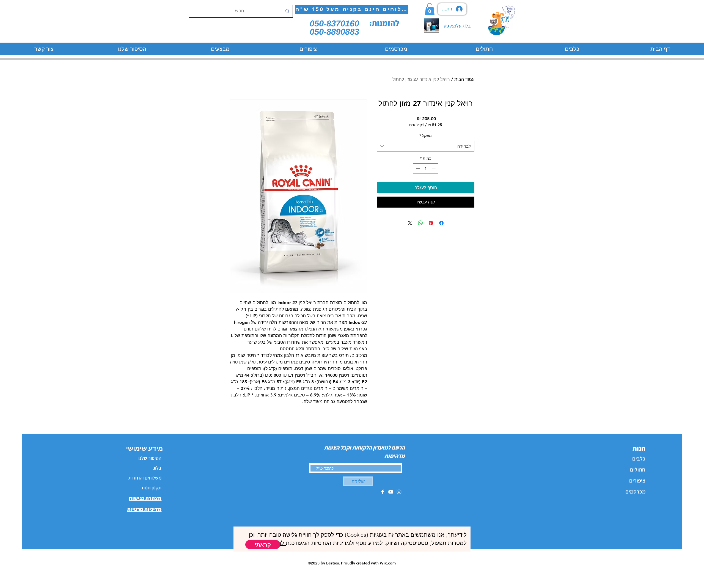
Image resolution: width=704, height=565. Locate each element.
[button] (262, 544)
